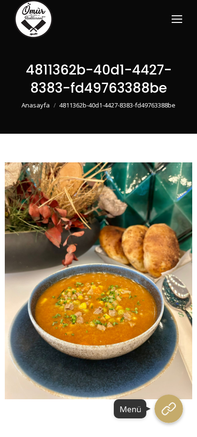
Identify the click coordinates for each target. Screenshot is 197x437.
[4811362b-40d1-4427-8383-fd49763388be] (98, 280)
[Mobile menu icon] (177, 19)
